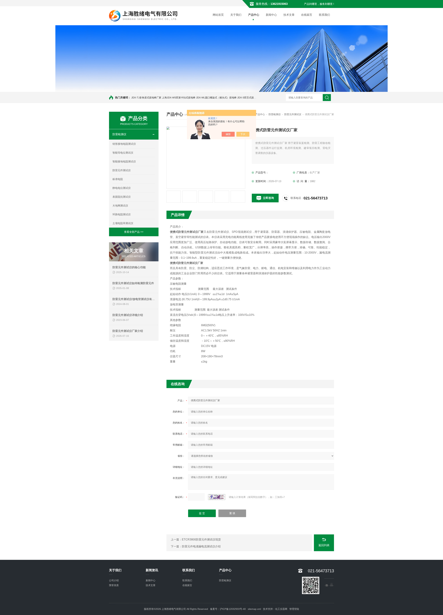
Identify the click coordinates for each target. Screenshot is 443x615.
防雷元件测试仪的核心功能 (129, 267)
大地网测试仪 (120, 205)
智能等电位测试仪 (122, 152)
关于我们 (235, 14)
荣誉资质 (114, 585)
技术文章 (289, 14)
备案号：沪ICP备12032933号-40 (228, 609)
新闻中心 (271, 14)
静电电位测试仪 (121, 187)
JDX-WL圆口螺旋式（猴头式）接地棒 (216, 97)
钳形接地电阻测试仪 (124, 143)
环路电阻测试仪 (121, 214)
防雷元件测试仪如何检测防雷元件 (133, 283)
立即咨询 (268, 197)
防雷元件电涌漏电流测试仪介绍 (201, 546)
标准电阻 (117, 179)
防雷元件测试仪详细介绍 (127, 315)
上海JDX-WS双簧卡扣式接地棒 (178, 97)
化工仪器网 (281, 609)
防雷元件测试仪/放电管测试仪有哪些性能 (137, 299)
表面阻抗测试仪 (121, 196)
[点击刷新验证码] (216, 497)
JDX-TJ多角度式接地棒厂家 (146, 97)
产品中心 (253, 14)
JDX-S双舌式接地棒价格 (250, 97)
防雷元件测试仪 (121, 170)
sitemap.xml (254, 609)
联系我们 (324, 14)
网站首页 (218, 14)
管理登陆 (294, 609)
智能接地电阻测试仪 (124, 161)
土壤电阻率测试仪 (122, 223)
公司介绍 (114, 580)
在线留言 (306, 14)
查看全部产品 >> (133, 231)
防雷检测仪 (119, 134)
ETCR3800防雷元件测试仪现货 (201, 539)
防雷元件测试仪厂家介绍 (127, 330)
